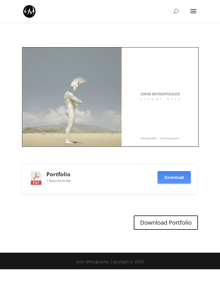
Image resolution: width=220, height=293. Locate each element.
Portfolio (58, 174)
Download (174, 177)
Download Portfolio (166, 222)
